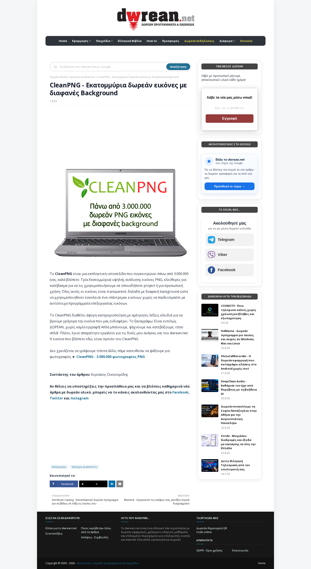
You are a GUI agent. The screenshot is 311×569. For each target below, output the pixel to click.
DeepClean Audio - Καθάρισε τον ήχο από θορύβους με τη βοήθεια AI (239, 387)
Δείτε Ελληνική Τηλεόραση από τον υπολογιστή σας (235, 465)
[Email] (119, 484)
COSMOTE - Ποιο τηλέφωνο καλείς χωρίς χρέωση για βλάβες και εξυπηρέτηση (238, 312)
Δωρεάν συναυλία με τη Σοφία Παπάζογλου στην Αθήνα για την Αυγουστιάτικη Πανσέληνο (238, 415)
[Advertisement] (120, 139)
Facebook (180, 392)
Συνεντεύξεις (53, 533)
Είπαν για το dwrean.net (61, 528)
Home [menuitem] (63, 41)
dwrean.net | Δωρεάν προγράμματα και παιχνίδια (107, 563)
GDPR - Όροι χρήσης (209, 550)
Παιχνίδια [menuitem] (103, 41)
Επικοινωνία (240, 550)
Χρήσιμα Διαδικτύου (82, 77)
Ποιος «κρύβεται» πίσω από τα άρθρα (96, 530)
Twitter (56, 398)
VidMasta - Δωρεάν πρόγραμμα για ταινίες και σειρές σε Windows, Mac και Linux (237, 337)
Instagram (80, 398)
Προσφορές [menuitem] (170, 41)
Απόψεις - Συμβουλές (94, 537)
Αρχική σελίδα (58, 77)
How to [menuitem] (152, 41)
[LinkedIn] (112, 484)
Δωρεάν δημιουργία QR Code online (211, 530)
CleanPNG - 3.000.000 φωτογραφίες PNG (110, 356)
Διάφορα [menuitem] (226, 41)
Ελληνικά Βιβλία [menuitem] (130, 41)
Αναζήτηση (178, 67)
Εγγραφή (229, 118)
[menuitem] (199, 41)
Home (262, 563)
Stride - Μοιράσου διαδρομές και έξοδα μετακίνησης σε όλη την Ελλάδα (238, 442)
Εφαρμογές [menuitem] (80, 41)
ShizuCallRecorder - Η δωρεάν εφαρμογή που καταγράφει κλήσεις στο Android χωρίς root (238, 362)
